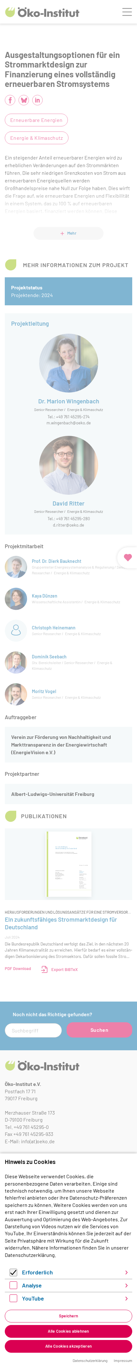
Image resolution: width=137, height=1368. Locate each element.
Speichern (68, 1315)
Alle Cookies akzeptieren (68, 1346)
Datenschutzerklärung (30, 1255)
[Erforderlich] (13, 1274)
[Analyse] (13, 1287)
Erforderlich (37, 1272)
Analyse (32, 1285)
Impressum (123, 1360)
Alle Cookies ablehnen (68, 1331)
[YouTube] (13, 1300)
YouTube (33, 1298)
